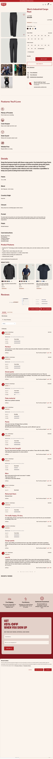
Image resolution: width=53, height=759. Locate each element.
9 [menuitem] (32, 571)
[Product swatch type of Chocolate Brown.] (7, 281)
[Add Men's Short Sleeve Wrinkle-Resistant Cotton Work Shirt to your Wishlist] (50, 265)
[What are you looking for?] (46, 4)
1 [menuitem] (20, 571)
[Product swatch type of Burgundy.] (4, 281)
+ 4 (46, 281)
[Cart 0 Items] (47, 4)
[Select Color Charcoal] (30, 28)
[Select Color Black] (27, 28)
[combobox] (9, 323)
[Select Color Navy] (35, 28)
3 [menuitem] (23, 571)
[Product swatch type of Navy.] (43, 281)
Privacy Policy (18, 665)
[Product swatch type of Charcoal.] (5, 281)
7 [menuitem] (29, 571)
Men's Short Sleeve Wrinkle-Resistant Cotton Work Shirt (43, 284)
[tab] (34, 309)
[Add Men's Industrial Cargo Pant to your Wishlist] (24, 15)
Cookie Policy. (27, 665)
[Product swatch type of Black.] (2, 281)
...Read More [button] (9, 565)
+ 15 (11, 281)
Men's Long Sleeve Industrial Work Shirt (9, 284)
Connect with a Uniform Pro (40, 87)
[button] (43, 4)
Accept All (47, 669)
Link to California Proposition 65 (9, 259)
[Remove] (28, 59)
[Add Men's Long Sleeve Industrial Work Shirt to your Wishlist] (15, 265)
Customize (30, 669)
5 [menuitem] (26, 571)
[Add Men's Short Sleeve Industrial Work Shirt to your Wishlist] (33, 265)
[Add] (34, 59)
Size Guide (50, 32)
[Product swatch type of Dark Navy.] (37, 281)
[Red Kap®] (3, 4)
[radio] (26, 299)
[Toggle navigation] (51, 4)
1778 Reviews (26, 288)
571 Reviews (34, 22)
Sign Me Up (9, 648)
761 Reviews (9, 288)
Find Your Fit (39, 63)
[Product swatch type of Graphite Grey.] (38, 281)
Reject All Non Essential (39, 669)
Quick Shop (9, 275)
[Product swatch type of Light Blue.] (42, 281)
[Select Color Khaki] (32, 28)
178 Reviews (44, 288)
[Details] (24, 35)
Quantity (29, 56)
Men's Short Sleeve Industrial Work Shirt (26, 284)
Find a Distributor (30, 67)
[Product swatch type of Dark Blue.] (9, 281)
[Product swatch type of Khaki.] (40, 281)
